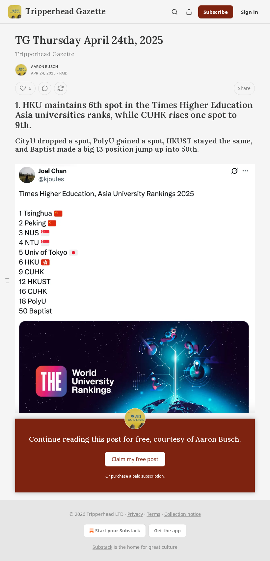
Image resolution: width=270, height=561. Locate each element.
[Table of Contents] (7, 280)
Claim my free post (135, 459)
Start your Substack (117, 530)
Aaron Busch (44, 66)
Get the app (167, 530)
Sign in (249, 12)
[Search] (174, 11)
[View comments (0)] (44, 88)
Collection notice (182, 514)
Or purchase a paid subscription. (135, 476)
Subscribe (215, 12)
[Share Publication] (189, 11)
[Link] (6, 115)
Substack (102, 547)
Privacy (135, 514)
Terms (153, 514)
